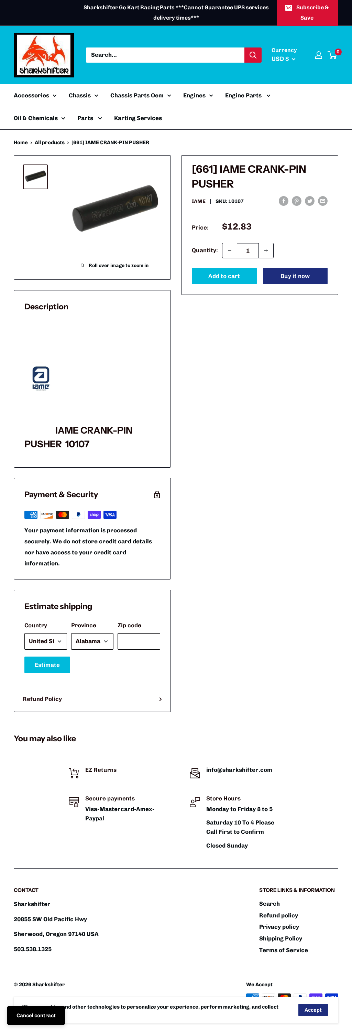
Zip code (129, 625)
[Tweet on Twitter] (310, 200)
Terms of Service (283, 950)
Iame (199, 201)
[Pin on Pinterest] (296, 200)
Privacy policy (279, 926)
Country (35, 625)
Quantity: (205, 250)
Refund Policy (42, 698)
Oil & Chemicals (36, 118)
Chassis (80, 95)
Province (83, 625)
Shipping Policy (280, 938)
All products (50, 142)
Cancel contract (36, 1015)
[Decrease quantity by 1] (229, 250)
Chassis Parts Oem (137, 95)
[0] (332, 55)
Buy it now (295, 276)
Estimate (47, 664)
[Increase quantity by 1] (266, 250)
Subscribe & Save (312, 12)
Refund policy (278, 915)
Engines (194, 95)
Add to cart (224, 276)
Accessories (31, 95)
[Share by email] (323, 200)
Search (269, 903)
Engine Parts (244, 95)
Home (21, 142)
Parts (86, 118)
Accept (313, 1010)
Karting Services (138, 118)
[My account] (318, 55)
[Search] (253, 55)
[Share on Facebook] (283, 200)
